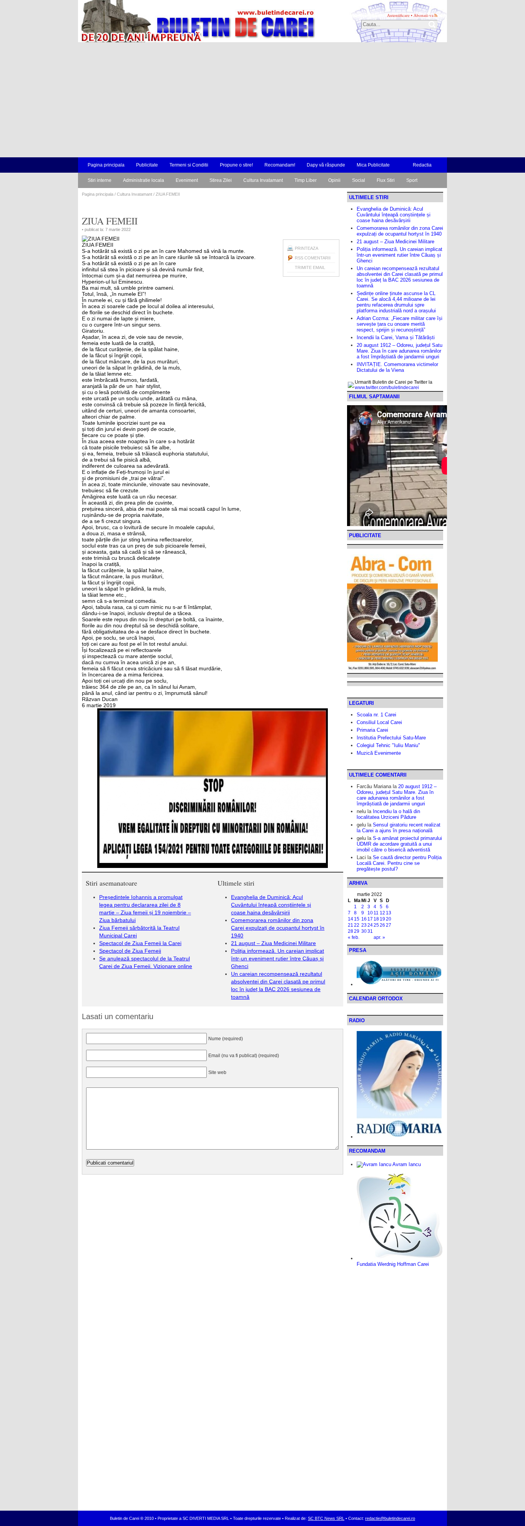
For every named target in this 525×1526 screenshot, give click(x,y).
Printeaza (306, 248)
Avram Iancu (406, 1164)
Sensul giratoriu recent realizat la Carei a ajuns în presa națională (398, 827)
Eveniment (187, 180)
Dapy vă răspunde (326, 165)
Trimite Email (310, 267)
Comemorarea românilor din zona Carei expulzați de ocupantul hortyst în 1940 (277, 928)
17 (370, 919)
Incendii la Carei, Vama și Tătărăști (396, 337)
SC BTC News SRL (326, 1518)
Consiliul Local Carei (379, 722)
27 (388, 925)
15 (356, 919)
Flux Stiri (386, 180)
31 (370, 931)
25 (376, 925)
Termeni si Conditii (188, 165)
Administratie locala (143, 180)
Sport (411, 180)
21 (350, 925)
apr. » (379, 937)
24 (370, 925)
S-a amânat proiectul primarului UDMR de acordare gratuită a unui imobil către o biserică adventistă (399, 844)
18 (376, 919)
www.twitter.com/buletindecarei (387, 387)
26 (382, 925)
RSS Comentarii (313, 258)
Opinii (334, 180)
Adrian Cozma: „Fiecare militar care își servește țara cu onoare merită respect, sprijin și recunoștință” (399, 324)
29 (356, 931)
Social (358, 180)
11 (376, 913)
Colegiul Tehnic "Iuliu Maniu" (388, 745)
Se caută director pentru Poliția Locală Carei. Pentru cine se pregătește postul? (399, 863)
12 (382, 913)
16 (364, 919)
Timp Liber (305, 180)
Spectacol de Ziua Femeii (130, 951)
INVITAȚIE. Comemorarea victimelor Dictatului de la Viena (397, 367)
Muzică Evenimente (379, 753)
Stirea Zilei (220, 180)
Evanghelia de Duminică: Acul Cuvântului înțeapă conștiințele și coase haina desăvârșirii (271, 905)
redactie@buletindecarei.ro (390, 1518)
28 (350, 931)
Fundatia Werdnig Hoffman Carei (393, 1264)
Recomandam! (279, 165)
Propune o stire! (236, 165)
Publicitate (147, 165)
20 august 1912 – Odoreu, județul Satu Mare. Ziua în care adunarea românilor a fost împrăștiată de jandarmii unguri (399, 351)
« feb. (353, 937)
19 (382, 919)
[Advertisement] (262, 99)
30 (364, 931)
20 (388, 919)
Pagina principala (106, 165)
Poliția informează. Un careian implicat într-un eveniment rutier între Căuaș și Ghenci (277, 958)
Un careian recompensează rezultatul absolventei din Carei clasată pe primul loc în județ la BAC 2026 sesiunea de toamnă (400, 277)
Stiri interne (99, 180)
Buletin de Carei (176, 21)
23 (364, 925)
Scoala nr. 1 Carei (376, 715)
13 (388, 913)
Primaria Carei (372, 730)
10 (370, 913)
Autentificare (398, 15)
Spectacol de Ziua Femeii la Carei (140, 943)
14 (350, 919)
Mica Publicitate (373, 165)
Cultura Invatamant (263, 180)
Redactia (422, 165)
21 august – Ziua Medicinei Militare (273, 943)
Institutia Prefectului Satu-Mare (391, 738)
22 (356, 925)
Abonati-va (424, 15)
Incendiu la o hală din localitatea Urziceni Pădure (388, 814)
